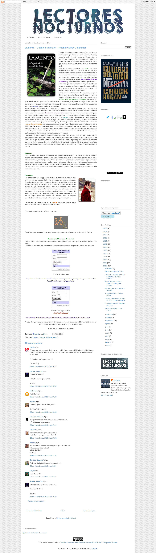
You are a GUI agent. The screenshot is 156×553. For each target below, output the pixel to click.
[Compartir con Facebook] (60, 334)
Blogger (94, 548)
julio (107, 327)
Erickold (117, 380)
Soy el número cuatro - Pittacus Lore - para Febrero (113, 283)
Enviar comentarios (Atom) (66, 518)
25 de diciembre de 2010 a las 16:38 (43, 412)
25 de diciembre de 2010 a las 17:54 (43, 455)
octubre (108, 317)
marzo (107, 339)
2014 (105, 253)
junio (107, 330)
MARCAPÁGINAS (44, 37)
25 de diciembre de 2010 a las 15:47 (43, 386)
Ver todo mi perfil (107, 395)
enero (107, 345)
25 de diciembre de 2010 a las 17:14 (43, 425)
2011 (105, 263)
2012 (105, 260)
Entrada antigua (89, 511)
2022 (105, 228)
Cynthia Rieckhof (37, 460)
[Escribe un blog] (56, 334)
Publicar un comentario (36, 501)
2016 (105, 247)
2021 (105, 232)
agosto (108, 324)
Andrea (33, 443)
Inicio (63, 511)
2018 (105, 241)
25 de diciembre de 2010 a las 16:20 (43, 397)
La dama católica (36, 417)
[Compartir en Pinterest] (62, 334)
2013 (105, 256)
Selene (32, 401)
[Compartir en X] (58, 334)
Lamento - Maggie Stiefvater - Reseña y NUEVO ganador (115, 276)
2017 (105, 244)
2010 (105, 266)
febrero (108, 342)
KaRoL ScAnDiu (36, 371)
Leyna (32, 471)
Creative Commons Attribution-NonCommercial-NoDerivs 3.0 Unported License (88, 543)
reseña (55, 337)
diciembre (109, 269)
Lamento (36, 337)
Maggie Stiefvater (46, 337)
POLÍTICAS (30, 37)
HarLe (32, 347)
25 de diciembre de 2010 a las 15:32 (43, 366)
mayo (107, 333)
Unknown (33, 391)
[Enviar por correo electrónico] (53, 334)
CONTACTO (58, 37)
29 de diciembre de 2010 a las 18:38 (43, 496)
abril (107, 336)
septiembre (109, 320)
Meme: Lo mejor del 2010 (114, 271)
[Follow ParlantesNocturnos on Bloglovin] (111, 214)
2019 (105, 238)
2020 (105, 235)
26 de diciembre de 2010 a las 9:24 (43, 466)
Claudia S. (34, 430)
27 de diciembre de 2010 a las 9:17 (43, 477)
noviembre (109, 314)
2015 (105, 250)
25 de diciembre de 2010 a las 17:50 (43, 438)
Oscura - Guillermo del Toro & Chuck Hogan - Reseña (115, 299)
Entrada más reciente (34, 511)
